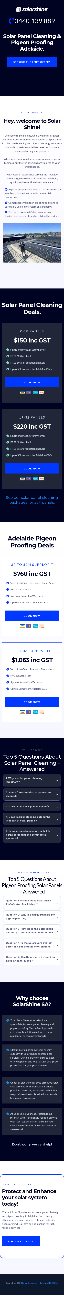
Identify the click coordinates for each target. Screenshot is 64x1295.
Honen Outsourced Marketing (34, 1283)
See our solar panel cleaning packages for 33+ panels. (32, 500)
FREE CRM (53, 1283)
